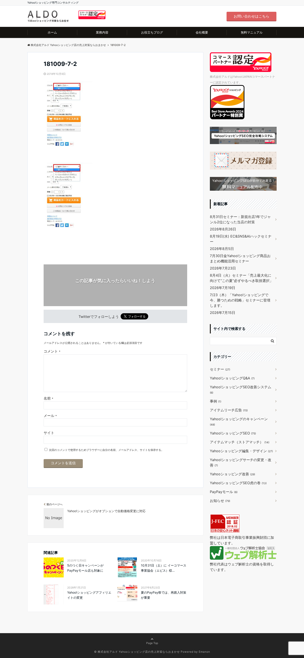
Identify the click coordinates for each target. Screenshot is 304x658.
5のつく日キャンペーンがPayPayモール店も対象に (85, 567)
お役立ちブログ (152, 32)
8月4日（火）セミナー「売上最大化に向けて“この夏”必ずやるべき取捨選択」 (241, 278)
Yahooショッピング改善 (232, 474)
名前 (48, 398)
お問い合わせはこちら (251, 16)
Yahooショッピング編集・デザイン (241, 451)
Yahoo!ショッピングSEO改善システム (240, 389)
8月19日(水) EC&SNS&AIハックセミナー (241, 239)
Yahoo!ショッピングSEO (233, 433)
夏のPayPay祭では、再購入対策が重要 (163, 595)
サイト (49, 432)
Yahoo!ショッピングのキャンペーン (239, 421)
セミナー (220, 369)
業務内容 (102, 32)
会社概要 (202, 32)
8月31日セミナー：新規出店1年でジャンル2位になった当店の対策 (240, 219)
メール (50, 415)
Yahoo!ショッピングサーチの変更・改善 (240, 462)
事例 (215, 401)
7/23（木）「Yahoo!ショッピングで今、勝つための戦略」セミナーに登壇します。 (240, 300)
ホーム (52, 32)
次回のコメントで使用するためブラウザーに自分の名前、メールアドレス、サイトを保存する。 (106, 450)
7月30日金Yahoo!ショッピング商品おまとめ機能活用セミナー (240, 258)
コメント (52, 351)
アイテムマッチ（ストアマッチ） (239, 442)
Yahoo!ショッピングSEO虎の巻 (238, 483)
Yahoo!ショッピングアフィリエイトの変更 (89, 595)
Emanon (204, 651)
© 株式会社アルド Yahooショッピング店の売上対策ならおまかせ (137, 651)
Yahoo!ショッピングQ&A (232, 378)
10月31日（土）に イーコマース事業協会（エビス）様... (163, 567)
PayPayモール (223, 492)
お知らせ (220, 500)
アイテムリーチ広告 (229, 410)
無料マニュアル (252, 32)
